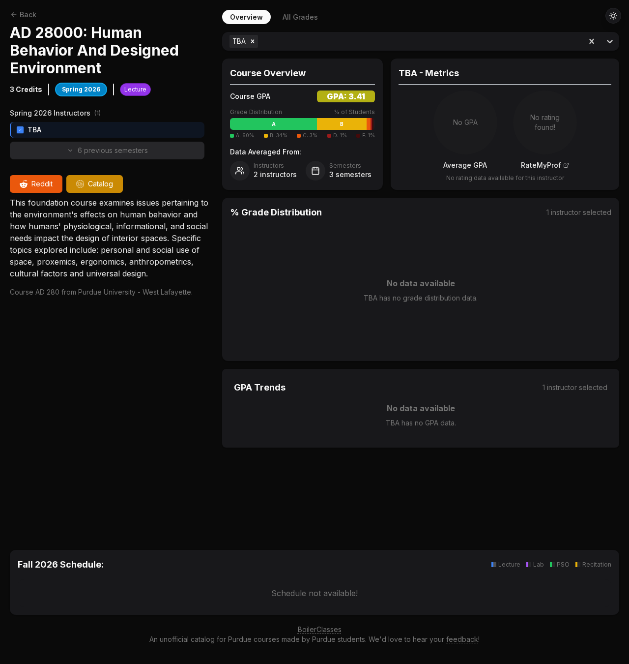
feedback (462, 639)
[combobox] (261, 41)
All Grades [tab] (300, 17)
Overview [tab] (246, 17)
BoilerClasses (320, 629)
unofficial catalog (187, 639)
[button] (252, 41)
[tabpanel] (420, 279)
